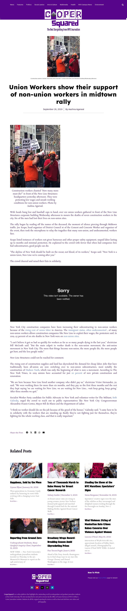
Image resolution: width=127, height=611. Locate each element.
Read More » (13, 501)
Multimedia (64, 5)
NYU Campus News (85, 5)
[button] (27, 432)
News (12, 5)
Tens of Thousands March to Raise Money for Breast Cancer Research (63, 486)
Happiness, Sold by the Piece (25, 482)
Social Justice (39, 5)
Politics (29, 5)
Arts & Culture (52, 5)
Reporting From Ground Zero (26, 538)
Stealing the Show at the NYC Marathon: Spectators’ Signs (100, 486)
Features (20, 5)
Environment (99, 5)
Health (73, 5)
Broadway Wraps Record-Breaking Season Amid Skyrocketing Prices (61, 541)
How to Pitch (102, 578)
